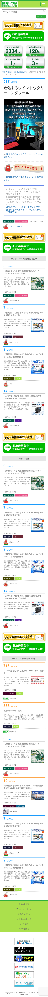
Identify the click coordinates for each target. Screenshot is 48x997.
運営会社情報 (24, 904)
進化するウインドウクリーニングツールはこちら (23, 155)
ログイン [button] (40, 16)
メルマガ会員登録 (24, 918)
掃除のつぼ (9, 4)
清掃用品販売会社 (20, 71)
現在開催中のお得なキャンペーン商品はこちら (23, 178)
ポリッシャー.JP (16, 226)
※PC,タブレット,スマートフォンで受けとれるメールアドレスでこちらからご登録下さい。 (23, 209)
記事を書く (24, 923)
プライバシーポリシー (24, 909)
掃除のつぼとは (24, 914)
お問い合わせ (24, 928)
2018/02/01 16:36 (36, 221)
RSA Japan (13, 811)
